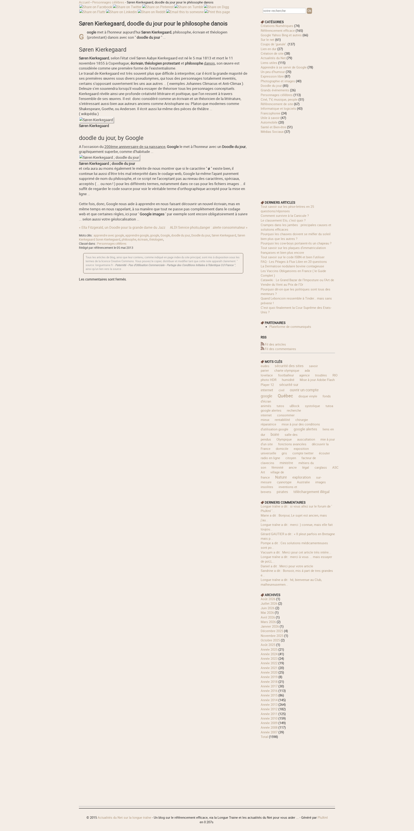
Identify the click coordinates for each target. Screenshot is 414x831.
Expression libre (272, 76)
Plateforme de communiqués (290, 326)
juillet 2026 (269, 603)
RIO (334, 375)
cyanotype (284, 482)
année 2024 (269, 654)
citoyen (290, 458)
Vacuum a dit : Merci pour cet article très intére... (296, 552)
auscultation (306, 439)
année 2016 (269, 690)
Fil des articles (275, 344)
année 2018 (269, 681)
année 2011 (269, 714)
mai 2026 (267, 612)
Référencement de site (277, 104)
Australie (303, 482)
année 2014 (269, 700)
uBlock (295, 406)
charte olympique (286, 370)
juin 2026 (267, 608)
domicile (282, 448)
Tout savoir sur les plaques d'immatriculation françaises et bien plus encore (293, 250)
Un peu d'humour (273, 72)
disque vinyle (307, 396)
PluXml (323, 817)
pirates (282, 491)
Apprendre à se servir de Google (284, 67)
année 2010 (269, 718)
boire (275, 434)
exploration (301, 477)
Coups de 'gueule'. (274, 44)
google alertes (305, 429)
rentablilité (282, 419)
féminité (277, 467)
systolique (312, 406)
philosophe (129, 239)
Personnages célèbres (108, 2)
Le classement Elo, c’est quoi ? (283, 220)
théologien (156, 239)
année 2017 (269, 686)
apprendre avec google (109, 235)
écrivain (143, 239)
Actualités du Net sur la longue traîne (124, 817)
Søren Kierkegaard (224, 235)
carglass (321, 467)
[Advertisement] (298, 164)
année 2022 (269, 663)
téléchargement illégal (311, 491)
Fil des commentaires (280, 349)
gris (284, 453)
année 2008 (269, 727)
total (265, 736)
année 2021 (269, 668)
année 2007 (269, 732)
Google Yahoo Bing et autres (281, 35)
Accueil (84, 2)
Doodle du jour (200, 235)
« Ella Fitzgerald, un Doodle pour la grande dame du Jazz (122, 227)
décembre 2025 (272, 631)
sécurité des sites (289, 365)
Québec (285, 396)
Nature (281, 477)
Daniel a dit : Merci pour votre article (287, 566)
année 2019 (269, 677)
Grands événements (275, 90)
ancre (293, 467)
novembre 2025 (272, 635)
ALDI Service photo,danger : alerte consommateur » (209, 227)
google (154, 235)
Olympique (284, 439)
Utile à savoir (270, 118)
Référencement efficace (278, 30)
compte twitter (303, 453)
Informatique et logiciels (278, 108)
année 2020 (269, 672)
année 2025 (269, 649)
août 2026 (268, 599)
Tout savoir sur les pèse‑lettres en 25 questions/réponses (287, 208)
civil (281, 390)
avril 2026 (268, 617)
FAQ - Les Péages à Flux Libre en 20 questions (294, 261)
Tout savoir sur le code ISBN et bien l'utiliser (293, 257)
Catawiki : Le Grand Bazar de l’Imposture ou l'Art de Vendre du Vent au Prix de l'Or (297, 282)
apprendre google (137, 235)
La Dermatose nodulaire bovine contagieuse (292, 266)
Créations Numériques (277, 26)
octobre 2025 (270, 640)
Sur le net (267, 39)
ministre (286, 462)
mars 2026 (268, 622)
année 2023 (269, 658)
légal (305, 467)
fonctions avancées (292, 444)
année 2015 (269, 695)
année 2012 (269, 709)
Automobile (269, 122)
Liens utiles (269, 62)
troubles (321, 375)
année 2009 (269, 723)
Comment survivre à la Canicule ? (285, 215)
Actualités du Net (273, 58)
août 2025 (268, 644)
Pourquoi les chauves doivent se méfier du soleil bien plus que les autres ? (296, 236)
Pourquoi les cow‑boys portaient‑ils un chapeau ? (296, 243)
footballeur (286, 375)
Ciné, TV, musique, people (279, 99)
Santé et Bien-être (273, 127)
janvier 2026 (270, 626)
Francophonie (270, 113)
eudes (265, 366)
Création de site (272, 53)
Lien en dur (268, 49)
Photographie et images (278, 81)
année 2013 (269, 704)
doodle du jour (180, 235)
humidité (288, 379)
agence (304, 375)
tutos (280, 406)
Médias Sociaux (272, 131)
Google (165, 235)
